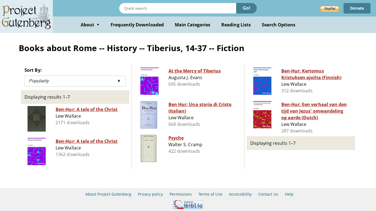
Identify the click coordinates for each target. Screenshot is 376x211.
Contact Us (268, 194)
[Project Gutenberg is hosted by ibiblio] (188, 207)
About (90, 25)
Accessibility (240, 194)
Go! (246, 8)
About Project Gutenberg (108, 194)
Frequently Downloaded (137, 25)
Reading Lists (236, 25)
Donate (357, 8)
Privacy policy (150, 194)
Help (289, 194)
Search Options (279, 25)
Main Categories (193, 25)
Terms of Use (210, 194)
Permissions (181, 194)
